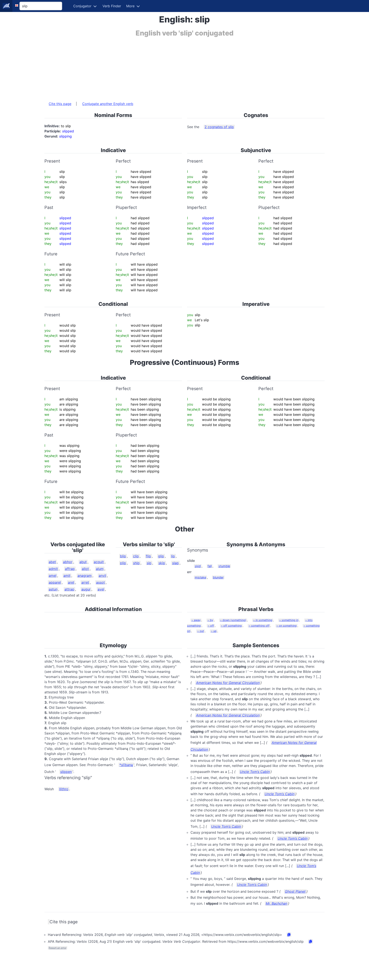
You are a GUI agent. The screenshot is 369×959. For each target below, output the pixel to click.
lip (173, 556)
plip (123, 563)
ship (136, 563)
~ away (196, 620)
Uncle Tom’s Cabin (255, 772)
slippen (66, 772)
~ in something (262, 620)
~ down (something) (233, 620)
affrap (70, 569)
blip (123, 556)
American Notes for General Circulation (228, 683)
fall (210, 566)
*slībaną (126, 765)
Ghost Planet (295, 891)
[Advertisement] (172, 67)
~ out (200, 631)
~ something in (288, 620)
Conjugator (82, 6)
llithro (63, 789)
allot (85, 569)
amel (52, 575)
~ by (210, 620)
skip (161, 563)
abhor (67, 562)
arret (85, 582)
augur (86, 589)
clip (136, 556)
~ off (211, 625)
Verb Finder (111, 6)
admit (53, 569)
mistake (200, 577)
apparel (55, 582)
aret (71, 582)
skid (198, 566)
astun (53, 589)
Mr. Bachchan (276, 903)
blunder (218, 577)
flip (148, 556)
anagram (85, 575)
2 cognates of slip (219, 127)
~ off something (231, 625)
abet (52, 562)
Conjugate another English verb (107, 104)
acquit (99, 562)
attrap (69, 589)
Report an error (57, 947)
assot (100, 582)
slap (175, 563)
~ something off (259, 625)
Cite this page (60, 104)
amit (66, 575)
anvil (102, 575)
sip (149, 563)
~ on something (286, 625)
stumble (224, 566)
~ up (214, 631)
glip (161, 556)
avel (101, 589)
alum (100, 569)
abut (83, 562)
